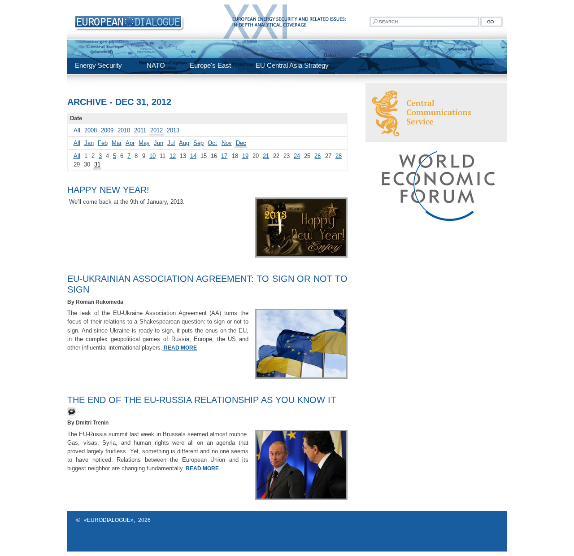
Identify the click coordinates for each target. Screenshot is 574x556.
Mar (117, 143)
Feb (103, 143)
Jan (89, 143)
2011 (140, 130)
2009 (107, 130)
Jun (158, 143)
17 (224, 156)
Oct (212, 143)
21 (266, 156)
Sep (198, 143)
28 (338, 156)
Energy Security (98, 65)
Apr (130, 143)
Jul (171, 143)
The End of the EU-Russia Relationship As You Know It (201, 400)
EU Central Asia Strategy (292, 65)
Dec (241, 143)
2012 (156, 130)
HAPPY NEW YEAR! (108, 190)
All (77, 130)
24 (297, 156)
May (144, 143)
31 (97, 164)
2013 (173, 130)
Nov (227, 143)
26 (317, 156)
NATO (156, 65)
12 (173, 156)
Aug (184, 143)
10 (152, 156)
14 (193, 156)
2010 (123, 130)
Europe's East (210, 65)
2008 (90, 130)
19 (245, 156)
